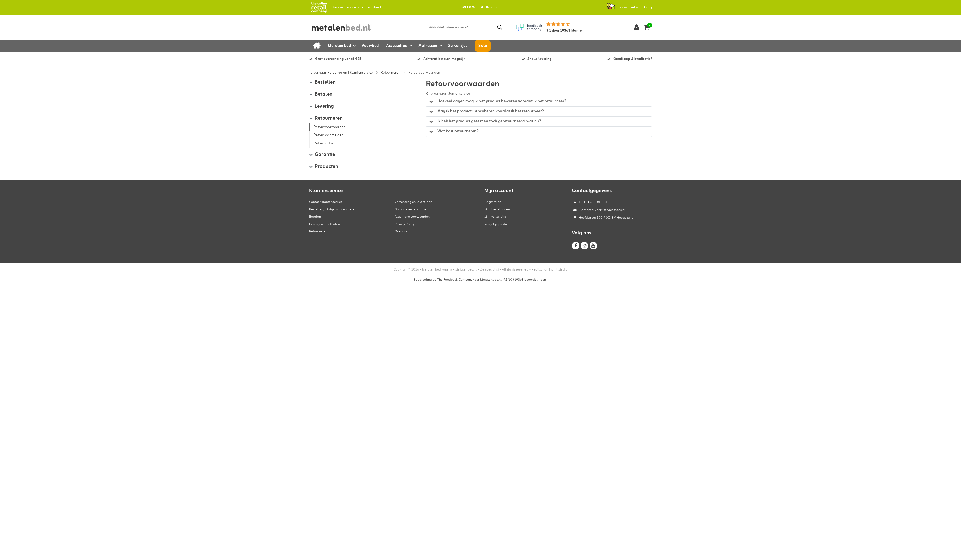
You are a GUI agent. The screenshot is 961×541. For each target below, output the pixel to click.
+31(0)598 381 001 (592, 202)
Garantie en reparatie (410, 209)
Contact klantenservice (326, 202)
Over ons (401, 231)
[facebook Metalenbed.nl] (575, 246)
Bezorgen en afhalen (324, 224)
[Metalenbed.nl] (319, 7)
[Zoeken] (500, 27)
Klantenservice (361, 73)
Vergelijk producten (498, 224)
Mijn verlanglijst (496, 216)
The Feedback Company (454, 279)
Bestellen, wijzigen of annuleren (332, 209)
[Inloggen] (636, 27)
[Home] (316, 46)
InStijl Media (558, 269)
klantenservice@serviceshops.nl (602, 210)
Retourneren (391, 73)
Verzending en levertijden (413, 202)
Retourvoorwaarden (424, 73)
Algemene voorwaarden (412, 216)
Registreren (492, 202)
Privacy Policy (405, 224)
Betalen (315, 216)
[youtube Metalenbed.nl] (593, 246)
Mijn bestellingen (497, 209)
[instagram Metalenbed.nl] (584, 246)
